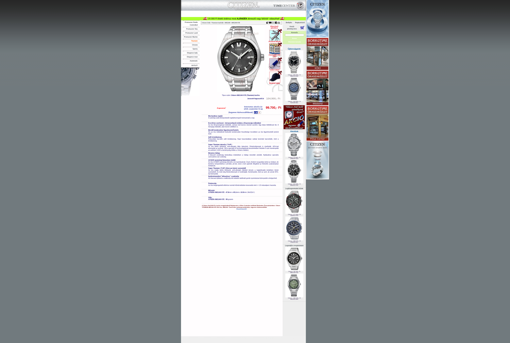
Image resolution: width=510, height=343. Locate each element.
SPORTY (207, 338)
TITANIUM (221, 338)
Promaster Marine (191, 37)
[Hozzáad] (257, 112)
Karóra (208, 15)
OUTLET (194, 65)
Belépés (289, 23)
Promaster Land (191, 33)
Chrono (195, 45)
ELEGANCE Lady (251, 341)
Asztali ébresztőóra (192, 15)
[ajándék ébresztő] (294, 129)
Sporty (195, 49)
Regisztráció (300, 23)
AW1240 (227, 23)
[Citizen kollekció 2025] (317, 19)
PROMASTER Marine (239, 338)
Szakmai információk (268, 15)
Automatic (194, 61)
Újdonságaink (294, 49)
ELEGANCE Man (270, 341)
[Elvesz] (255, 112)
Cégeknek (254, 12)
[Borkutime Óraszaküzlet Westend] (317, 88)
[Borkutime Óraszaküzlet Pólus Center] (317, 123)
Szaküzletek (226, 12)
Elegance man (192, 57)
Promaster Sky (192, 29)
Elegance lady (192, 53)
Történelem (286, 15)
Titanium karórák (217, 23)
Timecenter (275, 1)
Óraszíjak (230, 15)
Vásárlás (212, 12)
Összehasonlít (241, 209)
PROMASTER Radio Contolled (264, 338)
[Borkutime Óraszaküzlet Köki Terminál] (317, 54)
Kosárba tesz (273, 112)
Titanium (194, 41)
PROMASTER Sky (213, 341)
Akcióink (294, 131)
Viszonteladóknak (270, 12)
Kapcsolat (286, 12)
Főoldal (299, 15)
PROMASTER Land (287, 338)
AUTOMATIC (193, 338)
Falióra (219, 15)
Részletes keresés (294, 42)
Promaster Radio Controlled (191, 23)
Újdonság (200, 12)
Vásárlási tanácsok (247, 15)
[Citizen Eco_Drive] (317, 160)
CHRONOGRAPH (232, 341)
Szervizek (240, 12)
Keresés (294, 32)
